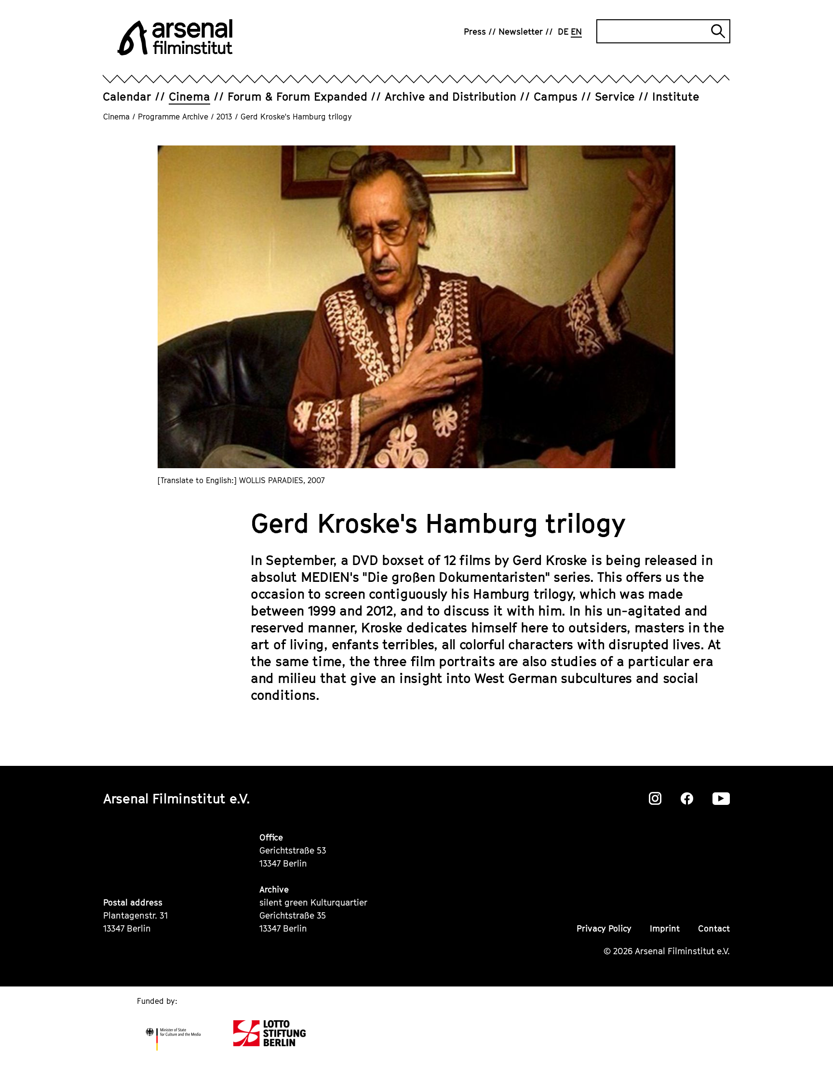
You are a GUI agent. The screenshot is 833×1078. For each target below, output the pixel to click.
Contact (714, 928)
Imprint (665, 928)
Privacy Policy (604, 928)
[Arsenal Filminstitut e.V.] (175, 37)
